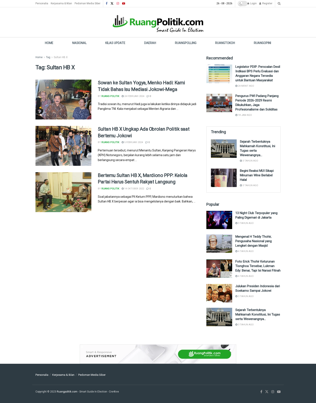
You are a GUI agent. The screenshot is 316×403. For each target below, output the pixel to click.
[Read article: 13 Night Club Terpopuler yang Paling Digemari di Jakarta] (219, 220)
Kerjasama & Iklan (61, 3)
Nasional (79, 43)
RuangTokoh (225, 43)
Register (267, 3)
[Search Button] (279, 3)
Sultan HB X (61, 57)
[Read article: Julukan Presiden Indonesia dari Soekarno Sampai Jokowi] (219, 293)
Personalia (41, 3)
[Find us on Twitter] (112, 3)
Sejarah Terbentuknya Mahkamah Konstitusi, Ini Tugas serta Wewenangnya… (257, 314)
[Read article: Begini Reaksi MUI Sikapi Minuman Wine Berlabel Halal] (224, 178)
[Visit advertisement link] (158, 354)
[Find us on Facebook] (106, 3)
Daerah (150, 43)
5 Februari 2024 (133, 142)
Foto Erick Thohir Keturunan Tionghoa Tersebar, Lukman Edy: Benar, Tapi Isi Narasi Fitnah (258, 266)
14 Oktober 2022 (134, 188)
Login (253, 3)
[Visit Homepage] (158, 22)
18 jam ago (244, 115)
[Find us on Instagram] (118, 3)
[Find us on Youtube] (123, 3)
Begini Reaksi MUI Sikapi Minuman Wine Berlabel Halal (257, 175)
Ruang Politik (110, 96)
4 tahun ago (245, 251)
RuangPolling (185, 43)
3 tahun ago (250, 160)
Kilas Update (115, 43)
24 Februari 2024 (134, 96)
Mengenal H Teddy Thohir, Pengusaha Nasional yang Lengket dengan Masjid (253, 241)
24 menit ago (245, 86)
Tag (48, 57)
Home (49, 43)
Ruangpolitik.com (67, 391)
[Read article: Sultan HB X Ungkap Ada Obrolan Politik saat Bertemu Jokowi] (63, 146)
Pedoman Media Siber (87, 3)
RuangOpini (262, 43)
